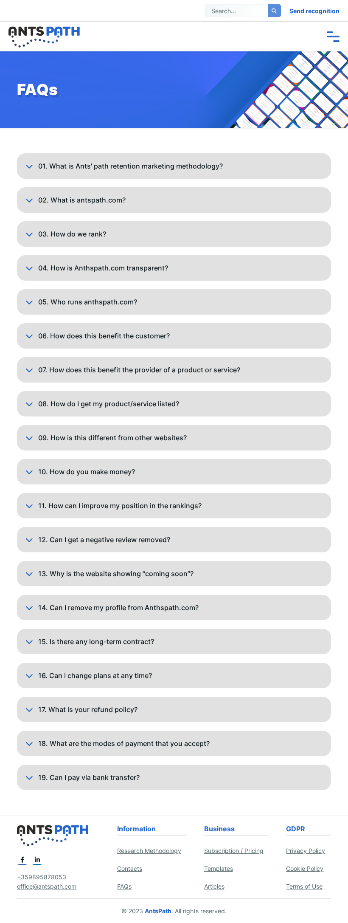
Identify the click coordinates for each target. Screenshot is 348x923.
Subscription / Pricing (234, 850)
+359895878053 (41, 877)
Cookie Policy (304, 868)
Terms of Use (304, 886)
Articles (214, 886)
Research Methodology (149, 850)
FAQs (124, 886)
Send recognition (314, 10)
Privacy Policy (305, 850)
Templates (218, 868)
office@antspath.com (46, 886)
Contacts (129, 868)
